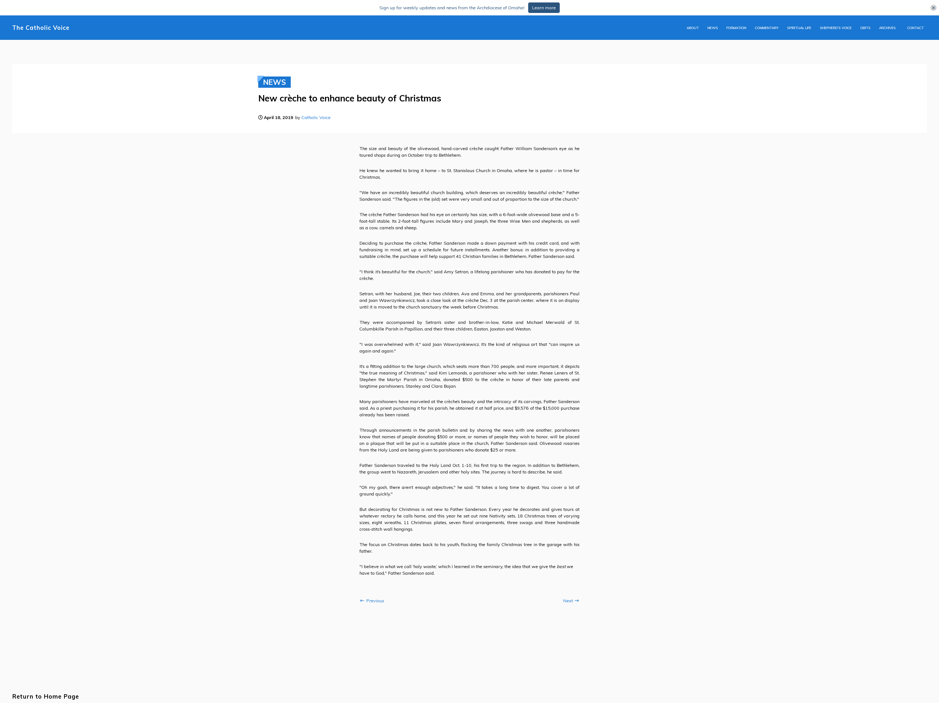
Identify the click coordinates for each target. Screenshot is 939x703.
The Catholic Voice (40, 27)
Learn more (544, 8)
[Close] (933, 8)
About (693, 28)
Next (568, 601)
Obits (865, 28)
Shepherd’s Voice (836, 28)
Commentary (767, 28)
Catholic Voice (316, 117)
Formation (736, 28)
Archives (887, 28)
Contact (915, 28)
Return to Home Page (45, 696)
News (712, 28)
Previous (374, 601)
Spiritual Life (799, 28)
